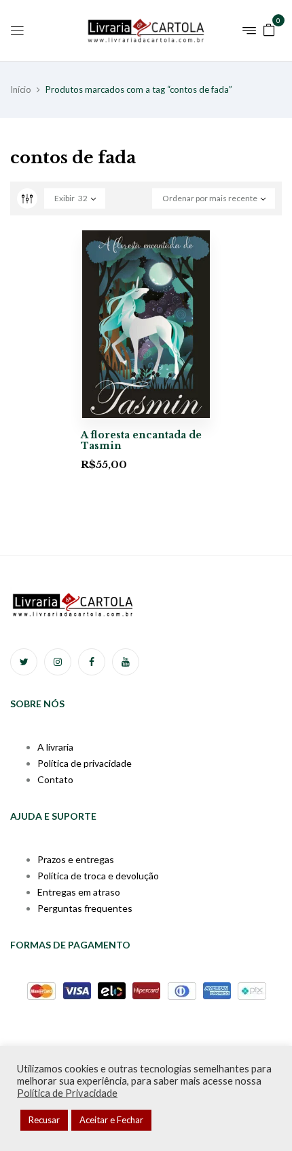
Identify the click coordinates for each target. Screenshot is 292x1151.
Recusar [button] (44, 1119)
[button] (269, 29)
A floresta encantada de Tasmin (141, 441)
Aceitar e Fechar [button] (111, 1119)
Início (20, 89)
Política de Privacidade (67, 1093)
